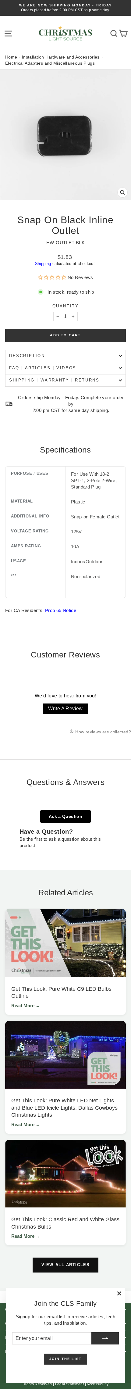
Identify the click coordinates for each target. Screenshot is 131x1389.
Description (27, 355)
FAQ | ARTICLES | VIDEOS (42, 368)
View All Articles (65, 1264)
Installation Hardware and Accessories (61, 57)
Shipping (43, 263)
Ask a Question (65, 816)
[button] (53, 277)
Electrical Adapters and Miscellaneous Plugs (50, 63)
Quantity (65, 306)
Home (11, 57)
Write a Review (65, 708)
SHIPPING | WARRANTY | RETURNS (54, 380)
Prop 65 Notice (60, 610)
